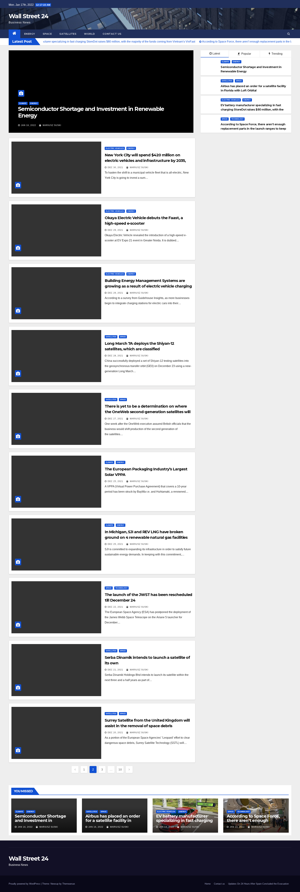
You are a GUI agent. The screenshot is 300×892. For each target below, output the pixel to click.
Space (47, 33)
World (89, 33)
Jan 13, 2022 (237, 827)
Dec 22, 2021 (115, 607)
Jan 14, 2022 (166, 827)
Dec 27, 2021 (115, 418)
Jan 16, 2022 (28, 125)
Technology (237, 119)
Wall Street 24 (28, 16)
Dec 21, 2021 (115, 670)
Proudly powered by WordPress (24, 883)
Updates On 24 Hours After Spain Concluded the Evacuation (258, 883)
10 (120, 769)
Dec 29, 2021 (115, 230)
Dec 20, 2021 (115, 732)
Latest (216, 53)
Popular (246, 53)
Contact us (112, 33)
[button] (288, 33)
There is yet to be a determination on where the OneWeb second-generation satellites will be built (148, 412)
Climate (225, 62)
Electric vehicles (231, 100)
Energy (29, 33)
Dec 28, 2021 (115, 355)
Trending (276, 53)
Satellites (67, 33)
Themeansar (68, 883)
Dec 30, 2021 (115, 167)
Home (208, 883)
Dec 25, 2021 (115, 481)
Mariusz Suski (51, 125)
